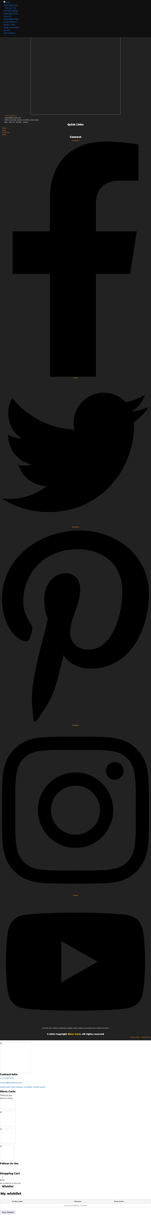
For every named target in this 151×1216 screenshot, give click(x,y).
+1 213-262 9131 (7, 1078)
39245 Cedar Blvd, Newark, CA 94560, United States (22, 1087)
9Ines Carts (74, 1034)
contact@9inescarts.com (11, 1082)
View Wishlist (8, 1212)
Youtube (39, 1167)
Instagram (54, 1167)
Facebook (11, 1167)
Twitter (25, 1167)
